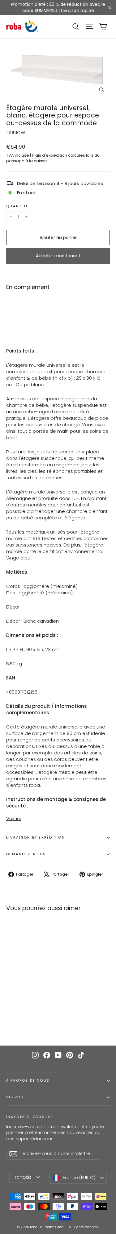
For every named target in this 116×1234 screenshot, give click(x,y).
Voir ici (13, 818)
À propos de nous (27, 1080)
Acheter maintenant (58, 256)
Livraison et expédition (35, 837)
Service (15, 1097)
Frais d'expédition (49, 155)
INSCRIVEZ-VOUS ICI (29, 1117)
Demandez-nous (26, 854)
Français (22, 1177)
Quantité (17, 206)
